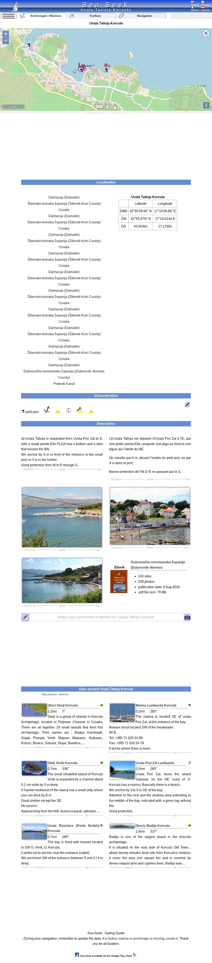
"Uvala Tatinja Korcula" (106, 617)
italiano (195, 10)
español (205, 10)
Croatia (64, 210)
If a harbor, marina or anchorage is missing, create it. (140, 938)
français (205, 4)
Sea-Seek (106, 5)
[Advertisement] (106, 144)
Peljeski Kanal (64, 383)
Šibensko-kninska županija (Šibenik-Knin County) (64, 203)
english (195, 4)
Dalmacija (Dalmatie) (64, 197)
